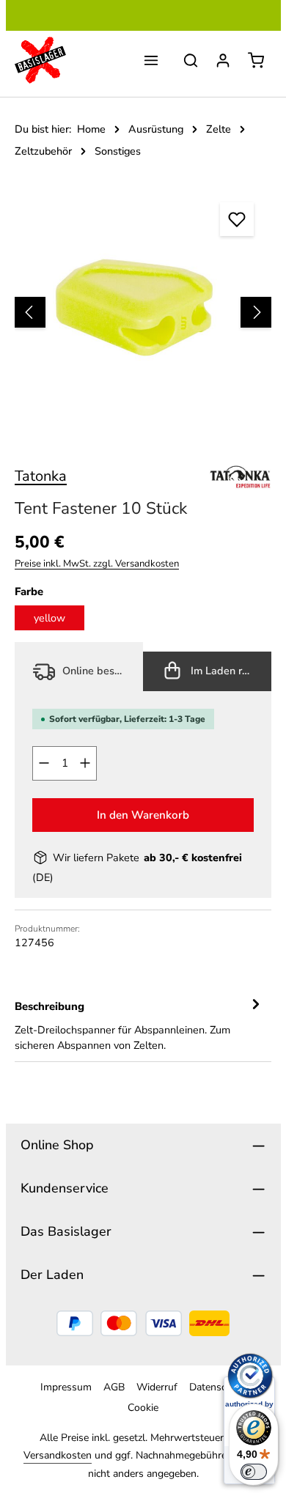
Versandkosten (57, 1455)
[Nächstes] (256, 312)
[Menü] (151, 60)
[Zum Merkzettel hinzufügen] (237, 219)
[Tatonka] (240, 476)
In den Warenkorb (143, 815)
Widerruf (156, 1387)
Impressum (66, 1387)
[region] (143, 312)
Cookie (143, 1408)
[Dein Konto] (223, 60)
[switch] (254, 1472)
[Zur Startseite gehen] (40, 60)
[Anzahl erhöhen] (85, 763)
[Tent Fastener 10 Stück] (143, 312)
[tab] (139, 1025)
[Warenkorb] (256, 60)
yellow (49, 618)
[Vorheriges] (30, 312)
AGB (114, 1387)
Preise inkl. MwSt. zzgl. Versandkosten (97, 563)
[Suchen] (190, 60)
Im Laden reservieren (229, 670)
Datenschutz (217, 1387)
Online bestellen (100, 670)
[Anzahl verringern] (43, 763)
